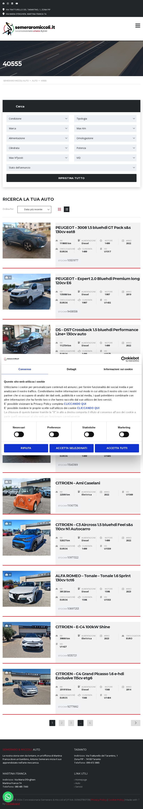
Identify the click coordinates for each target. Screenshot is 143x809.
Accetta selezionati (71, 448)
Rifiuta (26, 448)
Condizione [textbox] (15, 118)
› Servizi (78, 786)
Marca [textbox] (12, 128)
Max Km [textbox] (81, 128)
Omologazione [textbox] (85, 138)
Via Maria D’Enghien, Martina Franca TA (26, 14)
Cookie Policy (116, 799)
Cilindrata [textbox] (14, 148)
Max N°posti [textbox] (16, 157)
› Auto (77, 783)
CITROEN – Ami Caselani (77, 483)
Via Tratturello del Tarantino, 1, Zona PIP (28, 9)
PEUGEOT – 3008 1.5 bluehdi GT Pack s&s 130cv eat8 (93, 230)
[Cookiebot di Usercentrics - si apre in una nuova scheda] (123, 359)
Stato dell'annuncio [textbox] (19, 167)
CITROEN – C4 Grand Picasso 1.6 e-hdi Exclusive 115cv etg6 (89, 676)
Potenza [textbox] (81, 148)
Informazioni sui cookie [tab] (118, 369)
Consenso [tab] (24, 369)
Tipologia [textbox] (82, 118)
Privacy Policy (99, 799)
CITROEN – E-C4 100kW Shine (82, 627)
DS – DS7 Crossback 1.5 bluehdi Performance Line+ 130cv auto (96, 332)
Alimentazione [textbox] (17, 138)
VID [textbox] (79, 157)
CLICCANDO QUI (75, 403)
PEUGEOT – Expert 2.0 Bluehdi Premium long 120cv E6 (97, 281)
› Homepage (80, 779)
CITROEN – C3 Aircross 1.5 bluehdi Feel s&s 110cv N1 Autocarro (94, 527)
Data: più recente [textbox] (33, 209)
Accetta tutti (117, 448)
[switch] (50, 433)
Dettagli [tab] (71, 369)
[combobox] (37, 118)
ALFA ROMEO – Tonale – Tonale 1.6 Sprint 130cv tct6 (93, 578)
